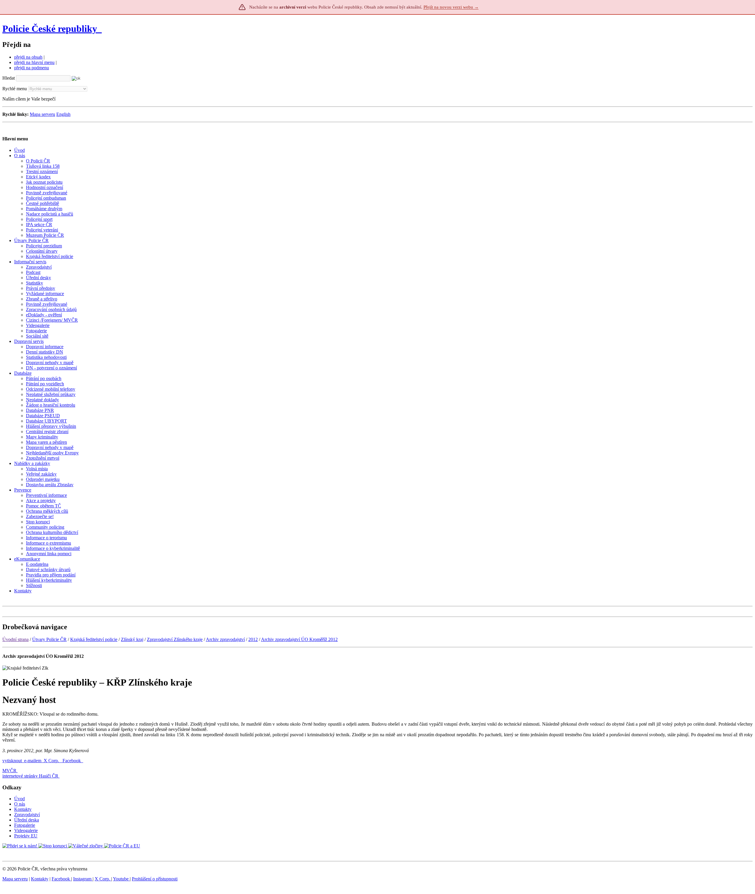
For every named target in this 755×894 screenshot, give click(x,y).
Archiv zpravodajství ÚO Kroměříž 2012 (299, 639)
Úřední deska (26, 819)
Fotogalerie (24, 825)
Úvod (19, 798)
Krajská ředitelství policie (93, 639)
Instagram (83, 878)
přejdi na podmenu (31, 67)
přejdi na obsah (28, 57)
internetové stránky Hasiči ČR (30, 775)
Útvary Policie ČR (49, 639)
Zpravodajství (27, 814)
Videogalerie (26, 830)
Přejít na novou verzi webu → (451, 7)
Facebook (72, 760)
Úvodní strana (15, 639)
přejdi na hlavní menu (34, 62)
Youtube (121, 878)
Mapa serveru (42, 114)
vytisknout (12, 760)
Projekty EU (25, 835)
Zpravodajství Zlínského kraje (175, 639)
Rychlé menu (14, 88)
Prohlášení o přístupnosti (155, 878)
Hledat (8, 77)
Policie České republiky (49, 28)
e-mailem (32, 760)
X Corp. (52, 760)
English (63, 114)
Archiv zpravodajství (225, 639)
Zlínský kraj (132, 639)
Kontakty (23, 809)
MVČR (9, 770)
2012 (253, 639)
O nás (19, 803)
